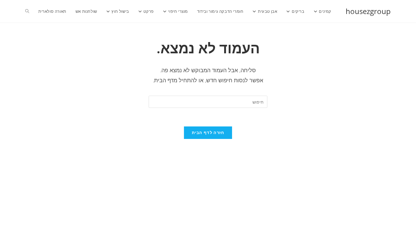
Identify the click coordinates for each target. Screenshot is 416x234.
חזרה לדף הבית (208, 132)
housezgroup (368, 11)
